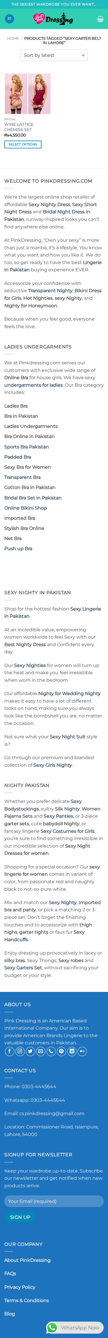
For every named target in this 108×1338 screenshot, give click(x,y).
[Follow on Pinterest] (61, 1051)
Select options (23, 144)
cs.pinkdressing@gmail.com (51, 1113)
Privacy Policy (19, 1287)
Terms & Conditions (26, 1300)
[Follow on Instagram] (20, 1051)
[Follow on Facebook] (9, 1051)
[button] (9, 19)
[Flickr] (82, 1051)
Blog (9, 1314)
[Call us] (51, 1051)
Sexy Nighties (30, 665)
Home (13, 38)
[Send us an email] (41, 1051)
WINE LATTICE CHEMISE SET (18, 127)
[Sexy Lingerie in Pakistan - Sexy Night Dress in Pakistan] (54, 19)
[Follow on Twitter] (30, 1051)
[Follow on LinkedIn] (72, 1051)
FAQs (10, 1273)
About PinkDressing (27, 1260)
